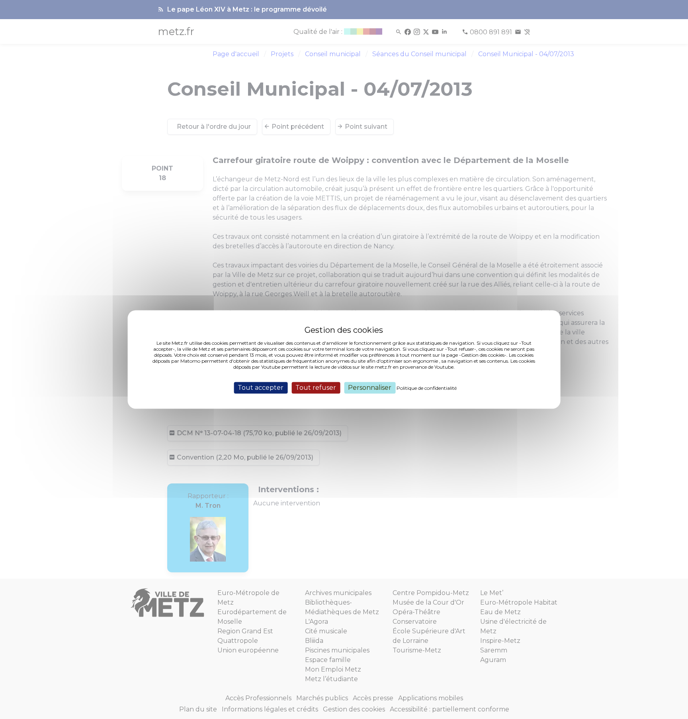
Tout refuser (315, 387)
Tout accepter (260, 387)
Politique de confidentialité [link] (427, 388)
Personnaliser (369, 387)
